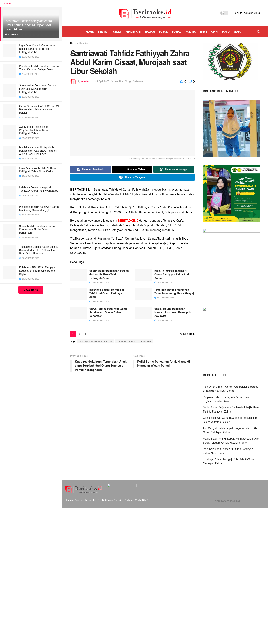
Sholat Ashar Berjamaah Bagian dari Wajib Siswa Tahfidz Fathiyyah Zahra (37, 88)
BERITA (102, 31)
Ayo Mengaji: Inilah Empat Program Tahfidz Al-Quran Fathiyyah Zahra (34, 130)
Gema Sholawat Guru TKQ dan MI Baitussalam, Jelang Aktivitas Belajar (39, 109)
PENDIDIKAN (133, 31)
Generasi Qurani (126, 341)
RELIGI (117, 31)
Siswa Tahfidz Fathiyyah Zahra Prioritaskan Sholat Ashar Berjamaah (37, 229)
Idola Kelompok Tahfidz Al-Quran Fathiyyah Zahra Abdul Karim (38, 169)
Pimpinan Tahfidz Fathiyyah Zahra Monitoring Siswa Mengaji (39, 208)
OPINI (214, 31)
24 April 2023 (102, 81)
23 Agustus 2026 (165, 320)
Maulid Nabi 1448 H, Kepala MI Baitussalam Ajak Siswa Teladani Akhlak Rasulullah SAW (38, 150)
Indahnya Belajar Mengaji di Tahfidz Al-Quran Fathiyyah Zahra (38, 188)
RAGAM (150, 31)
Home (73, 42)
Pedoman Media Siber (136, 500)
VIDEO (237, 31)
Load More (31, 289)
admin (85, 81)
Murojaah (145, 341)
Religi (128, 81)
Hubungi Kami (91, 500)
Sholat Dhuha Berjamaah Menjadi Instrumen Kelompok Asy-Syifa (172, 312)
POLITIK (190, 31)
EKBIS (203, 31)
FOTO (226, 31)
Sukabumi (138, 81)
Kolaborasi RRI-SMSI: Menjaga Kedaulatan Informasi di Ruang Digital (37, 270)
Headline (83, 42)
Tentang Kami (73, 500)
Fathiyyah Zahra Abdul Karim (95, 341)
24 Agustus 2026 (165, 282)
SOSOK (163, 31)
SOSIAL (176, 31)
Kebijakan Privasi (111, 500)
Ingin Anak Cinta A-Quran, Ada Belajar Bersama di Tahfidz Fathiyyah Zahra (37, 48)
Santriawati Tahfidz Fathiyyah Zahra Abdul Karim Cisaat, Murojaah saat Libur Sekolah (28, 24)
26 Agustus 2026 (100, 282)
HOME (90, 31)
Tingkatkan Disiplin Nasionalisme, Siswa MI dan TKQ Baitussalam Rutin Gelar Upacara (38, 250)
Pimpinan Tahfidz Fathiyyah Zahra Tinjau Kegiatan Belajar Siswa (39, 67)
